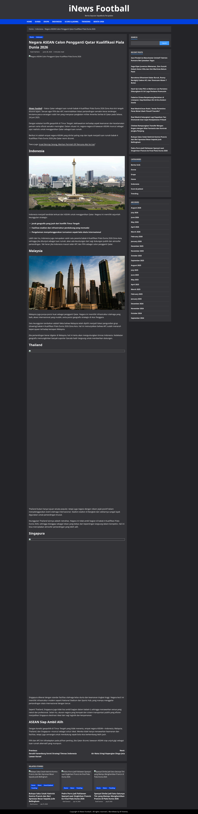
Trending (86, 21)
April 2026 (135, 227)
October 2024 (136, 313)
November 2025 (137, 251)
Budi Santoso (34, 804)
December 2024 (137, 304)
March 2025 (135, 289)
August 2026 (136, 208)
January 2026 (136, 241)
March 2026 (135, 232)
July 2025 (134, 270)
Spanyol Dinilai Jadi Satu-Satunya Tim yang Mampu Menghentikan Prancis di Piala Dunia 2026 (109, 796)
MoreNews (113, 812)
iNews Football (99, 8)
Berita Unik (99, 21)
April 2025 (135, 284)
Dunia (38, 21)
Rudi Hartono (35, 52)
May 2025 (135, 280)
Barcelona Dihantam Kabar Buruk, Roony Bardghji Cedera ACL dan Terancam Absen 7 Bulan (149, 80)
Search (134, 37)
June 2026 (135, 217)
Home (29, 21)
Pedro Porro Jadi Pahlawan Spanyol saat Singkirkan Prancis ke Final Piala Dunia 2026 (76, 796)
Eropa (46, 21)
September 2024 (137, 318)
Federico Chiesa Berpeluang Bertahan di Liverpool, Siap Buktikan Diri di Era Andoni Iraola (148, 100)
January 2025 (136, 299)
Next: (108, 752)
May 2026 (135, 222)
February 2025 (137, 294)
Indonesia (57, 21)
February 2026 (137, 237)
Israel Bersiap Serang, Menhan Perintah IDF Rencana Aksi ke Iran (67, 144)
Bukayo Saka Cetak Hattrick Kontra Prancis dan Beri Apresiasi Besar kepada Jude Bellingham (42, 797)
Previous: (53, 753)
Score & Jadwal (72, 21)
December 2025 (137, 246)
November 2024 (137, 308)
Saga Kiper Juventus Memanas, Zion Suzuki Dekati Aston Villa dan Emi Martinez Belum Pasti (149, 69)
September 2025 (137, 260)
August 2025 (136, 265)
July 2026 (134, 213)
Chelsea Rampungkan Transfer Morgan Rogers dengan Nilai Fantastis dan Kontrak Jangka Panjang (149, 128)
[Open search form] (170, 22)
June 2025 (135, 275)
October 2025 (136, 256)
